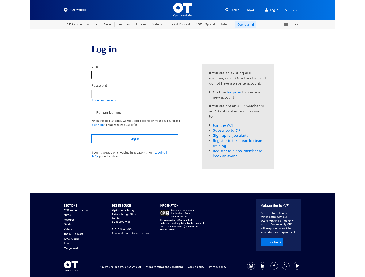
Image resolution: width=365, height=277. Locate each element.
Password (99, 85)
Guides (141, 24)
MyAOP (252, 10)
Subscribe (291, 10)
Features (124, 24)
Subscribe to (226, 130)
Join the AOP (223, 125)
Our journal (245, 24)
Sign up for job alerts (230, 135)
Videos (157, 24)
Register (234, 92)
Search (234, 10)
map (128, 222)
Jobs (66, 243)
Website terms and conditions (164, 267)
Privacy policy (217, 267)
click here (97, 125)
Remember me (108, 112)
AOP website (78, 10)
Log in (274, 10)
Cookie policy (196, 267)
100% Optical (205, 24)
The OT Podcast (179, 24)
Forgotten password (104, 100)
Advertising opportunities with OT (120, 267)
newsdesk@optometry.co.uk (132, 233)
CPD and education (76, 210)
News (107, 24)
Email (96, 66)
